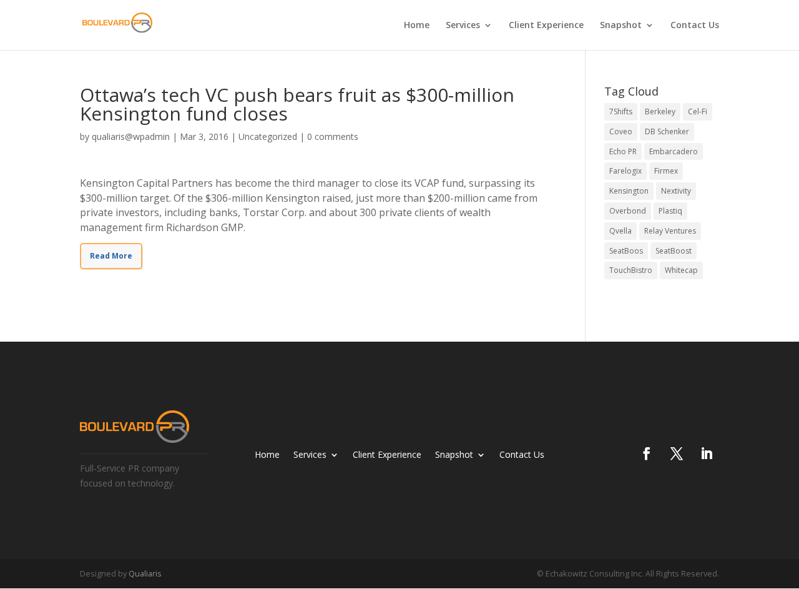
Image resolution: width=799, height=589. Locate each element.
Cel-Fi (697, 111)
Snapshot (621, 26)
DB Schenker (667, 131)
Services (463, 26)
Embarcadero (673, 151)
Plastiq (670, 210)
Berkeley (660, 111)
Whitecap (681, 270)
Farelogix (625, 171)
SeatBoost (673, 250)
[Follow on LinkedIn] (706, 453)
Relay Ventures (670, 230)
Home (416, 26)
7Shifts (620, 111)
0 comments (332, 136)
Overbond (627, 210)
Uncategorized (267, 136)
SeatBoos (626, 250)
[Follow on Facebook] (646, 453)
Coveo (620, 131)
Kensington (629, 191)
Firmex (666, 171)
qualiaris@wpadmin (131, 136)
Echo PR (623, 151)
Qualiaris (145, 573)
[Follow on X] (676, 453)
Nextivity (676, 191)
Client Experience (546, 26)
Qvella (620, 230)
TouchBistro (630, 270)
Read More (111, 255)
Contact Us (694, 26)
